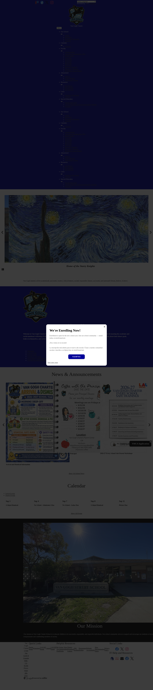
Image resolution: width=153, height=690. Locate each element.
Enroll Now (76, 357)
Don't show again (53, 362)
